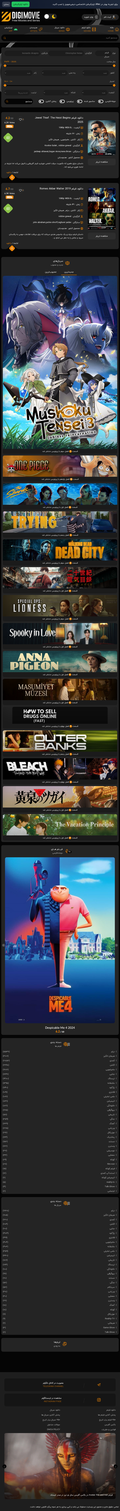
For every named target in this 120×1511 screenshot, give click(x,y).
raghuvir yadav (64, 222)
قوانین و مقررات (109, 1429)
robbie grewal (65, 145)
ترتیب (33, 92)
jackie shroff (52, 222)
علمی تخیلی (109, 1096)
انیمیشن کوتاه (108, 1177)
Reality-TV (110, 1318)
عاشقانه (111, 1083)
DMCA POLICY (53, 1429)
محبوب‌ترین (50, 271)
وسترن (111, 1146)
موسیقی (111, 1150)
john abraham (39, 222)
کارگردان (88, 53)
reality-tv (111, 1182)
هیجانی (111, 1323)
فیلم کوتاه (110, 1168)
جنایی (112, 1074)
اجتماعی (111, 1191)
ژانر (35, 72)
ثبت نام (108, 17)
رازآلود (112, 1087)
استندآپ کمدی (108, 1173)
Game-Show (109, 1327)
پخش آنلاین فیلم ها (107, 1415)
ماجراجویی (65, 139)
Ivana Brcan (66, 151)
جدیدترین (69, 271)
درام (67, 210)
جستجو (28, 101)
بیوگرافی (111, 1110)
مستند (112, 1141)
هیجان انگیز (54, 139)
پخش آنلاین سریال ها (50, 1415)
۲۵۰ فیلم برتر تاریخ (107, 1419)
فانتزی (112, 1092)
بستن (6, 4)
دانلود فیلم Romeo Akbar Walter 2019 (61, 189)
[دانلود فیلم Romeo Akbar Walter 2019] (102, 228)
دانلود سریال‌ (55, 1410)
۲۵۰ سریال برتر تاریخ (51, 1419)
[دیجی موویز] (20, 24)
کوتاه (112, 1159)
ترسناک (111, 1078)
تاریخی (111, 1114)
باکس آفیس (110, 1424)
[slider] (114, 65)
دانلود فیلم (111, 1410)
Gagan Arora (54, 151)
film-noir (111, 1164)
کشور (112, 72)
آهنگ (112, 1123)
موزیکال (111, 1132)
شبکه (73, 92)
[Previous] (3, 945)
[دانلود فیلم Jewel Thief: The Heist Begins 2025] (102, 154)
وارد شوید (89, 17)
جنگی (112, 1119)
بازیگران (44, 53)
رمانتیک (111, 1137)
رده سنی (72, 72)
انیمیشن (111, 1101)
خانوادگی (111, 1105)
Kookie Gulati (51, 145)
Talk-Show (110, 1186)
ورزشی (111, 1128)
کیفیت (111, 92)
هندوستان (62, 157)
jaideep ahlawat (41, 151)
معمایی (111, 1155)
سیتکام (111, 1287)
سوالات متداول (53, 1424)
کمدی (112, 1060)
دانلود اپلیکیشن (20, 4)
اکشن (73, 139)
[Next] (116, 945)
